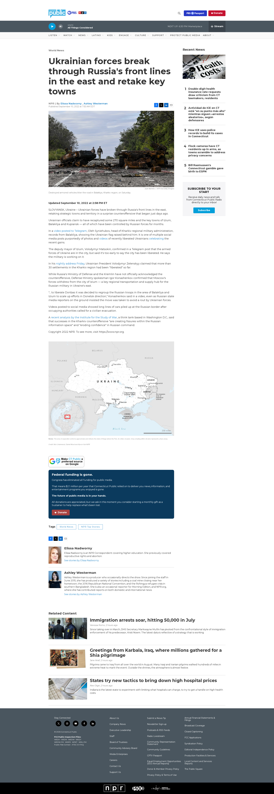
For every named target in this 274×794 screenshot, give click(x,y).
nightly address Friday (70, 263)
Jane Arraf (95, 660)
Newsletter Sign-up (157, 724)
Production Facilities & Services (200, 756)
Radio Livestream (156, 736)
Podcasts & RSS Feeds (158, 730)
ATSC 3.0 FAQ (78, 745)
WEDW (71, 739)
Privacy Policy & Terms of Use (162, 775)
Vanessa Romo (97, 625)
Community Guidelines (158, 750)
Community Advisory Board (123, 748)
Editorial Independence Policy (199, 750)
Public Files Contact (62, 745)
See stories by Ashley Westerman (83, 594)
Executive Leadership (120, 730)
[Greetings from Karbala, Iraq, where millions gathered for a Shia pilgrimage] (68, 658)
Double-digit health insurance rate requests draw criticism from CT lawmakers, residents (204, 93)
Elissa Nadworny (71, 103)
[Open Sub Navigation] (59, 35)
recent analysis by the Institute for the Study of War (84, 317)
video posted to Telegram (70, 230)
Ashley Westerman (96, 103)
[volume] (60, 26)
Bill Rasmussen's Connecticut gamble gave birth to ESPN (205, 168)
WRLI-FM (82, 742)
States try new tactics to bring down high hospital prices (153, 680)
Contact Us (115, 766)
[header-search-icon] (179, 13)
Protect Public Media (185, 35)
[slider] (65, 26)
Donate (218, 13)
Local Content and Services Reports (198, 762)
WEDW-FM (59, 742)
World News (56, 50)
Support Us (115, 772)
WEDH (57, 739)
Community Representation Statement (161, 743)
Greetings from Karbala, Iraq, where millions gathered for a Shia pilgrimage (156, 653)
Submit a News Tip (156, 718)
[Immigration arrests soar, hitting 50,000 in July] (68, 628)
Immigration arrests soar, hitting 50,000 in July (142, 620)
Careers (113, 760)
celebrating (156, 238)
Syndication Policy (194, 744)
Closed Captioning (194, 732)
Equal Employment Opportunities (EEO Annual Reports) (164, 762)
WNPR (68, 742)
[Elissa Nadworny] (55, 555)
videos (103, 238)
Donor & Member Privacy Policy (163, 769)
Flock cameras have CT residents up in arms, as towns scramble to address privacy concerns (206, 151)
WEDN (64, 739)
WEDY (78, 739)
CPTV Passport (154, 756)
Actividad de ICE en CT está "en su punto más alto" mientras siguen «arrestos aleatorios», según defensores (206, 114)
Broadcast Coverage (195, 726)
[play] (52, 26)
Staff (112, 736)
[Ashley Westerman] (55, 579)
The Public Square (194, 769)
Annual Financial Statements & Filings (200, 719)
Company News (118, 724)
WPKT (74, 742)
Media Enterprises (119, 754)
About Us (114, 718)
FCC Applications (193, 738)
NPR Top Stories (90, 527)
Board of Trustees (118, 742)
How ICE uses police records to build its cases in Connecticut (205, 133)
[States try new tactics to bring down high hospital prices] (68, 689)
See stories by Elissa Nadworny (81, 560)
